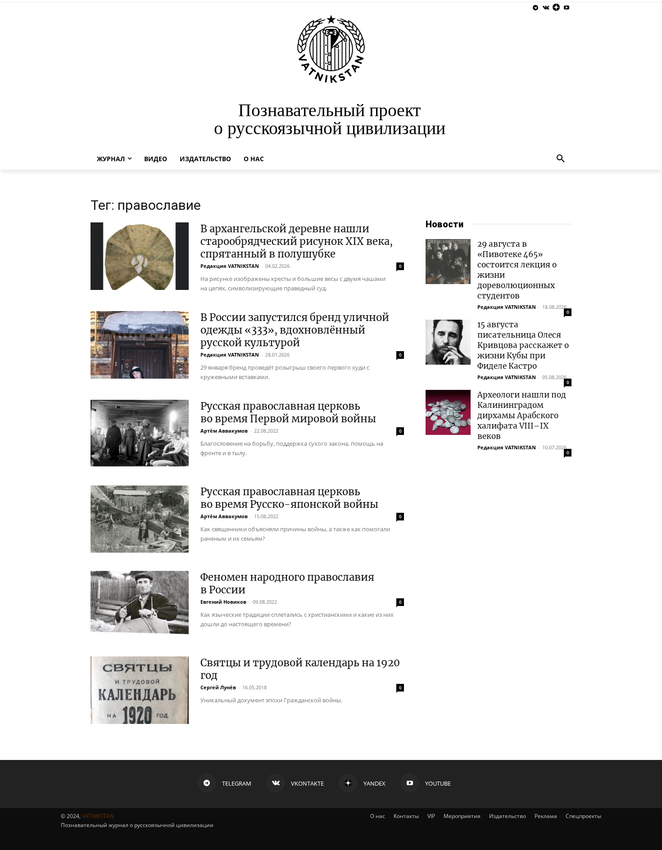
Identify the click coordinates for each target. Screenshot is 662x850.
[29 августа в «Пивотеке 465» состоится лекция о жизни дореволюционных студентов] (448, 261)
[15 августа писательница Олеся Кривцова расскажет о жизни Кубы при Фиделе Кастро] (448, 342)
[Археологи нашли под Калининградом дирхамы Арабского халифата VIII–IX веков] (448, 412)
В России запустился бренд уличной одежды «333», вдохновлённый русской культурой (294, 330)
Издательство (507, 816)
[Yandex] (556, 8)
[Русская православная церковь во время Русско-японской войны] (140, 519)
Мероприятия (462, 816)
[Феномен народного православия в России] (140, 604)
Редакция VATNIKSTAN (229, 265)
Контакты (406, 816)
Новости (444, 224)
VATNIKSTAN (98, 816)
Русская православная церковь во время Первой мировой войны (288, 412)
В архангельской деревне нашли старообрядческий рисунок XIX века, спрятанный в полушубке (296, 241)
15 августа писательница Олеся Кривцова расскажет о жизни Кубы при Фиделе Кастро (523, 345)
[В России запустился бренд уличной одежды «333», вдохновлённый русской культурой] (140, 345)
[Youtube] (566, 8)
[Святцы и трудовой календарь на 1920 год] (140, 690)
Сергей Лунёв (218, 687)
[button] (560, 159)
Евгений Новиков (223, 601)
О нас (377, 816)
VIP (431, 816)
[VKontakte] (546, 8)
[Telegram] (536, 8)
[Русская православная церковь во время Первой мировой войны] (140, 433)
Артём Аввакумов (224, 430)
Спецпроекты (583, 816)
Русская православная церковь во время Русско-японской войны (289, 498)
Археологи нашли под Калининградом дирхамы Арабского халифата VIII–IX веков (521, 415)
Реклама (546, 816)
